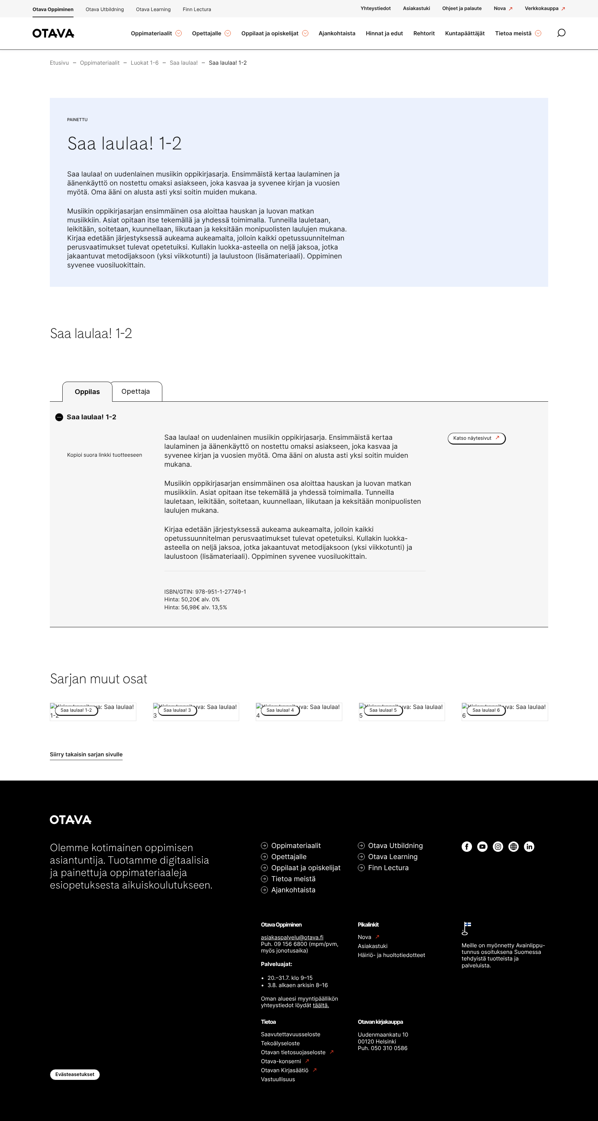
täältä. (321, 1005)
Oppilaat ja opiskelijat (306, 868)
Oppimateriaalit (296, 845)
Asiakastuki (373, 945)
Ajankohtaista (293, 890)
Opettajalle (289, 857)
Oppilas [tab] (87, 392)
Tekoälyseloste (280, 1043)
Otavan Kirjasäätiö (285, 1070)
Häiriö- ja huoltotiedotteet (391, 954)
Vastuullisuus (278, 1079)
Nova (365, 937)
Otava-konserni (281, 1061)
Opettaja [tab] (135, 391)
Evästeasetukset (74, 1074)
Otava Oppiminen (53, 9)
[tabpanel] (299, 514)
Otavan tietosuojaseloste (294, 1052)
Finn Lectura (197, 9)
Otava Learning (153, 9)
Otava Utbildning (104, 9)
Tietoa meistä (293, 879)
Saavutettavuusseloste (290, 1034)
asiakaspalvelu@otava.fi (292, 937)
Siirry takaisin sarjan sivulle (86, 754)
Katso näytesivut (473, 438)
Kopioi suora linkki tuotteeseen (104, 455)
